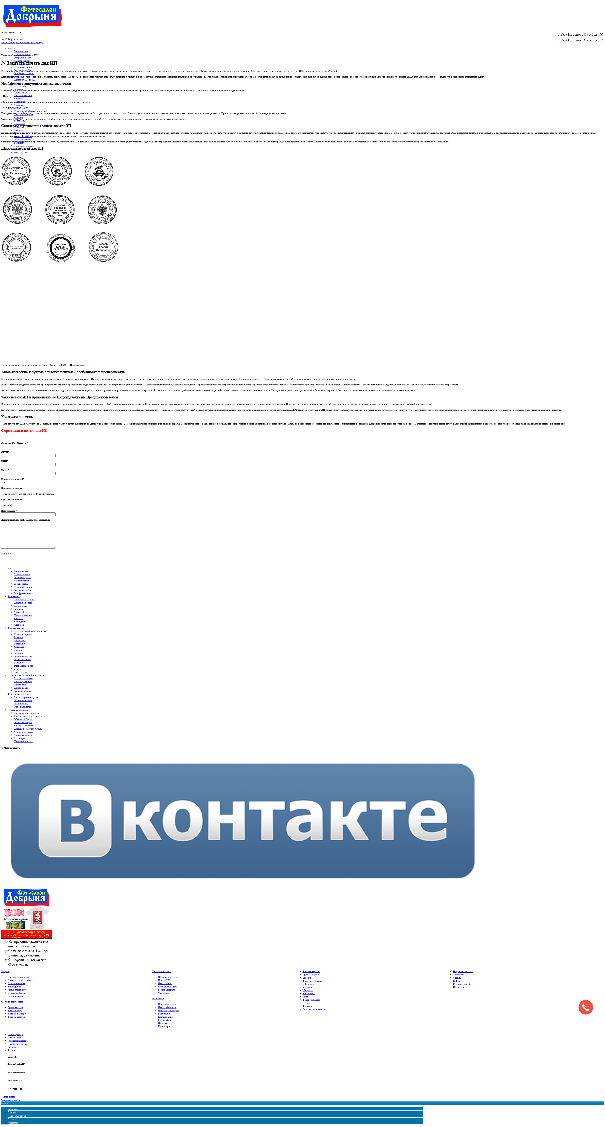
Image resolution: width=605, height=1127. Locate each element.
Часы (305, 996)
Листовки (19, 104)
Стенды (457, 977)
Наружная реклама (463, 971)
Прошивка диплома (24, 67)
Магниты (307, 990)
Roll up (457, 980)
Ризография (164, 1019)
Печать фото (20, 85)
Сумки (306, 1002)
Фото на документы (12, 1001)
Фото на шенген (16, 1016)
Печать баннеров (167, 1007)
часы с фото (20, 152)
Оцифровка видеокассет (21, 980)
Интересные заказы (18, 1043)
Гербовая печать (167, 989)
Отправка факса (22, 57)
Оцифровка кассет (24, 73)
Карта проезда (35, 42)
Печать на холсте (167, 1004)
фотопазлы (20, 120)
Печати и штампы (161, 971)
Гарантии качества (18, 1040)
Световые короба (462, 984)
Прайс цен (7, 42)
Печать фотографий (168, 1010)
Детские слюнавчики (313, 1009)
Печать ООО (165, 983)
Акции (11, 1050)
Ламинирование (16, 983)
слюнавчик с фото (23, 145)
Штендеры (459, 987)
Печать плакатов (23, 95)
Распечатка (158, 998)
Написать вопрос (17, 1115)
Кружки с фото (310, 974)
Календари (164, 1026)
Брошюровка (14, 986)
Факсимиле (164, 992)
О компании (14, 1037)
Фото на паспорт (17, 1013)
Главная (5, 55)
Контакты (13, 1122)
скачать (81, 365)
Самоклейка (20, 92)
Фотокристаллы (22, 139)
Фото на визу (15, 1010)
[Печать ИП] (60, 262)
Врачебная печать (167, 986)
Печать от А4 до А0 (24, 79)
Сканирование (15, 995)
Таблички (458, 974)
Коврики (18, 130)
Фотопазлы (308, 993)
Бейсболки (308, 984)
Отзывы (12, 1119)
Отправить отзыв (10, 1099)
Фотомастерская (311, 971)
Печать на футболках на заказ (30, 111)
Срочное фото (15, 1007)
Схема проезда (15, 1034)
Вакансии (13, 1047)
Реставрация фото (17, 989)
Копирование (21, 51)
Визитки (18, 98)
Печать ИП (164, 980)
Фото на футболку (312, 980)
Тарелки (306, 977)
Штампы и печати (168, 977)
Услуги (11, 48)
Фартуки (307, 1006)
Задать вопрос (20, 42)
